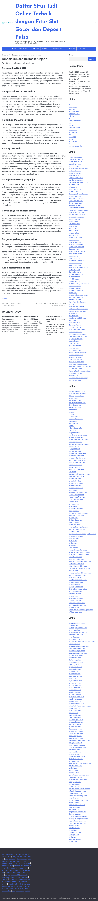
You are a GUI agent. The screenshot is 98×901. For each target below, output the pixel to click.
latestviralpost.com (75, 481)
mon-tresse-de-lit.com (77, 805)
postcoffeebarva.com (76, 456)
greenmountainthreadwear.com (80, 561)
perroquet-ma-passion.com (79, 819)
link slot (71, 116)
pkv (70, 104)
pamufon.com (74, 761)
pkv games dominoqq (77, 146)
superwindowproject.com (78, 336)
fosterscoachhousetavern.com (80, 474)
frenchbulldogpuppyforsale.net (80, 366)
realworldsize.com (75, 465)
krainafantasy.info (75, 416)
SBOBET (45, 49)
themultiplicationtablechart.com (80, 371)
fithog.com (73, 293)
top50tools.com (74, 219)
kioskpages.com (75, 782)
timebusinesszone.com (77, 603)
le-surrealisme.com (75, 205)
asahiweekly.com (75, 715)
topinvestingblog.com (76, 217)
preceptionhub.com (76, 635)
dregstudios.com (75, 249)
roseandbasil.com (75, 300)
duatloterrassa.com (76, 759)
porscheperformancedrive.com (80, 763)
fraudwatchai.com (75, 676)
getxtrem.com (74, 504)
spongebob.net (74, 449)
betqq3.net (73, 320)
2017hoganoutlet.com (76, 396)
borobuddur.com (75, 690)
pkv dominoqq (74, 111)
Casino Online (57, 49)
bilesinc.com (73, 235)
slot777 (27, 891)
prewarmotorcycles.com (77, 198)
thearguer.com (74, 511)
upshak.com (73, 543)
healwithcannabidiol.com (78, 779)
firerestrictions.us (75, 272)
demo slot (5, 866)
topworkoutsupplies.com (78, 653)
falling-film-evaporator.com (79, 554)
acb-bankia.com (74, 538)
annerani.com (73, 226)
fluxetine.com (73, 316)
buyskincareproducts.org (78, 364)
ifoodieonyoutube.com (77, 648)
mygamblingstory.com (77, 391)
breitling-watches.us (76, 180)
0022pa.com (73, 231)
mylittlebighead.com (76, 710)
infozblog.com (74, 279)
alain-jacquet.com (75, 442)
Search (71, 55)
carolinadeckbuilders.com (78, 215)
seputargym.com (75, 664)
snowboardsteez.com (76, 495)
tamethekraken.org (75, 766)
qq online (72, 109)
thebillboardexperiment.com (79, 800)
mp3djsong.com (74, 166)
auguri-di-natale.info (76, 173)
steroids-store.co (75, 288)
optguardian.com (75, 669)
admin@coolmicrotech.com (24, 63)
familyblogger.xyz (75, 743)
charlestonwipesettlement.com (80, 573)
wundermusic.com (75, 692)
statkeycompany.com (76, 212)
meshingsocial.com (76, 508)
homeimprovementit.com (78, 628)
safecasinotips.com (76, 733)
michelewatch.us (75, 175)
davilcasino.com (74, 674)
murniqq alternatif (17, 886)
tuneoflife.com (74, 607)
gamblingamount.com (76, 591)
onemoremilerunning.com (78, 492)
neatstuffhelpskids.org (77, 251)
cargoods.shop (74, 433)
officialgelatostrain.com (77, 791)
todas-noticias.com (76, 419)
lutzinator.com (74, 768)
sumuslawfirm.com (75, 557)
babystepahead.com (76, 587)
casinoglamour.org (75, 373)
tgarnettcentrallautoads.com (79, 182)
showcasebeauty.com (76, 208)
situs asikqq (73, 130)
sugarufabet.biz (74, 807)
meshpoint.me (74, 446)
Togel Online (70, 49)
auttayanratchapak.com (77, 453)
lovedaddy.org (74, 531)
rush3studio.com (75, 407)
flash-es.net (73, 541)
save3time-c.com (75, 189)
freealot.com (73, 713)
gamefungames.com (76, 694)
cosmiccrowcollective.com (78, 439)
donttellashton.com (75, 405)
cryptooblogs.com (75, 681)
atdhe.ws (72, 304)
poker (71, 139)
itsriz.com (72, 430)
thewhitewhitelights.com (77, 302)
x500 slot (18, 863)
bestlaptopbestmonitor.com (79, 295)
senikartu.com (74, 421)
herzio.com (73, 412)
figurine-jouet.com (75, 814)
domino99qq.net (75, 400)
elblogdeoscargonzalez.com (79, 283)
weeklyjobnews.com (76, 577)
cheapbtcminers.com (76, 704)
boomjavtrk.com (75, 839)
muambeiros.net (74, 277)
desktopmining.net (75, 357)
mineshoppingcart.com (77, 651)
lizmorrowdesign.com (76, 777)
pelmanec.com (74, 398)
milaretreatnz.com (75, 237)
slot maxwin (18, 866)
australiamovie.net (75, 162)
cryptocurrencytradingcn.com (79, 568)
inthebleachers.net (75, 359)
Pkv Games (23, 49)
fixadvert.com (74, 185)
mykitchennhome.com (77, 329)
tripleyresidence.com (76, 752)
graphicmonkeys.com (76, 724)
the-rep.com (73, 221)
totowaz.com (73, 571)
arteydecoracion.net (76, 290)
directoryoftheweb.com (77, 403)
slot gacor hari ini (8, 870)
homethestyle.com (75, 685)
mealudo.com (74, 522)
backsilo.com (73, 545)
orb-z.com (72, 472)
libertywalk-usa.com (76, 159)
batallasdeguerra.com (76, 247)
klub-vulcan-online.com (77, 747)
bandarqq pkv (16, 877)
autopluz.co (73, 187)
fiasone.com (73, 518)
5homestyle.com (75, 380)
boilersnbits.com (75, 479)
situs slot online (24, 879)
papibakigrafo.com (75, 339)
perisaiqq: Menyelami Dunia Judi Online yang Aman (55, 319)
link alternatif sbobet (9, 882)
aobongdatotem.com (76, 639)
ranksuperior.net (74, 584)
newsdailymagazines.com (78, 632)
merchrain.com (74, 828)
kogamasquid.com (75, 369)
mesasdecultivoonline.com (78, 476)
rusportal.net (73, 423)
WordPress (92, 898)
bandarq (19, 861)
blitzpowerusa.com (75, 485)
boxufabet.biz (74, 809)
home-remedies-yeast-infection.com (82, 641)
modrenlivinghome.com (77, 821)
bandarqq (72, 137)
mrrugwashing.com (76, 536)
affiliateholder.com (75, 612)
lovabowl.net (73, 625)
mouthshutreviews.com (77, 655)
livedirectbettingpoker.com (78, 527)
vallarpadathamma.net (77, 462)
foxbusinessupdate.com (77, 529)
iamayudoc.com (74, 708)
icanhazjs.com (74, 341)
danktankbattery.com (76, 520)
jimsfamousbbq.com (76, 157)
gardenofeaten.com (76, 488)
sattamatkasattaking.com (78, 796)
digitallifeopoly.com (76, 660)
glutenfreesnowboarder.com (79, 775)
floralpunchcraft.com (76, 515)
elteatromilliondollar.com (78, 458)
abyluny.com (73, 837)
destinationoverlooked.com (78, 589)
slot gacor (26, 863)
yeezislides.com (74, 637)
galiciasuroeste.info (76, 244)
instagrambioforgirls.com (78, 497)
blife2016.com (74, 773)
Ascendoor (76, 898)
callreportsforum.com (76, 832)
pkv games (73, 107)
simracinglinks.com (76, 201)
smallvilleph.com (75, 242)
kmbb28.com (73, 830)
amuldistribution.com (76, 687)
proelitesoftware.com (76, 738)
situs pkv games (74, 127)
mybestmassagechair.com (78, 311)
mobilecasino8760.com (77, 318)
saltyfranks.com (74, 224)
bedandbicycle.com (76, 720)
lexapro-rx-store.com (76, 362)
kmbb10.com (73, 502)
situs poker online (75, 121)
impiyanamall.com (75, 667)
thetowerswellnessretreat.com (79, 789)
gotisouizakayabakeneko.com (79, 444)
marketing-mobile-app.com (79, 513)
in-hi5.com (72, 414)
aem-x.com (73, 678)
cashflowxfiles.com (76, 499)
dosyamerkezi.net (75, 203)
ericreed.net (73, 313)
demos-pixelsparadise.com (78, 194)
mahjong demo (74, 114)
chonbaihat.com (74, 281)
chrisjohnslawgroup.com (77, 745)
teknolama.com (74, 467)
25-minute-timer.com (76, 697)
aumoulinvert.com (75, 332)
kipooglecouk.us (75, 327)
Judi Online (82, 49)
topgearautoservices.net (77, 812)
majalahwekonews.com (77, 393)
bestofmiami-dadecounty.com (79, 646)
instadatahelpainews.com (78, 823)
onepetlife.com (74, 798)
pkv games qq (17, 856)
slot (11, 866)
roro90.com (73, 410)
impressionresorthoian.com (78, 550)
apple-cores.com (75, 350)
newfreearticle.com (76, 483)
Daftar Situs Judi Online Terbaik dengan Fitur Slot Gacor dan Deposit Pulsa (38, 22)
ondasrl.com (73, 770)
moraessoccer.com (75, 254)
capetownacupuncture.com (78, 435)
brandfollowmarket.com (77, 575)
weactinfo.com (74, 506)
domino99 (15, 875)
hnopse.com (73, 596)
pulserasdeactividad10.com (78, 352)
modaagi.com (74, 240)
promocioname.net (75, 263)
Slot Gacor (35, 49)
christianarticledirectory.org (79, 378)
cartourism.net (74, 348)
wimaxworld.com (75, 265)
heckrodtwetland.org (76, 306)
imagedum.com (74, 786)
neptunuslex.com (75, 171)
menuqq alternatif (8, 854)
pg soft (12, 861)
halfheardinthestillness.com (78, 309)
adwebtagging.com (76, 582)
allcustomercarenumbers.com (79, 740)
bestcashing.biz (74, 270)
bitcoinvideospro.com (77, 437)
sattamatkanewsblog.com (78, 566)
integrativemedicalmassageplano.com (82, 534)
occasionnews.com (76, 598)
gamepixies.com (75, 727)
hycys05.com (73, 490)
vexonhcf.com (74, 192)
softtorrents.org (74, 754)
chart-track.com (74, 258)
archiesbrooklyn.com (76, 274)
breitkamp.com (74, 750)
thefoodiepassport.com (77, 334)
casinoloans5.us (74, 323)
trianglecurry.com (75, 784)
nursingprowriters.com (77, 559)
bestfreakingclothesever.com (79, 552)
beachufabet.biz (74, 802)
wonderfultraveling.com (77, 260)
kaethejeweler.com (75, 793)
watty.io (71, 426)
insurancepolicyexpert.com (78, 210)
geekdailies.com (74, 825)
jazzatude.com (74, 228)
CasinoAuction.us (75, 325)
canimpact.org (74, 343)
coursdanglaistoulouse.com (79, 169)
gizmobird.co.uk (75, 164)
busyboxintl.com (75, 451)
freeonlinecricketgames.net (78, 267)
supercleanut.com (75, 717)
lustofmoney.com (75, 600)
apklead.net (73, 842)
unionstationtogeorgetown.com (80, 706)
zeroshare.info (74, 233)
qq (70, 134)
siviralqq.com (73, 548)
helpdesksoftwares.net (77, 623)
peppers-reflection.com (77, 605)
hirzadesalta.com (75, 658)
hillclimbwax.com (75, 594)
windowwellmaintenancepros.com (81, 610)
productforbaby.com (76, 469)
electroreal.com (74, 644)
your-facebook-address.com (79, 816)
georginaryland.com (76, 297)
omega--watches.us (76, 178)
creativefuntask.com (76, 699)
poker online (6, 856)
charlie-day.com (74, 525)
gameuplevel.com (75, 683)
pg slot (11, 863)
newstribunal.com (75, 630)
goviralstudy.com (75, 346)
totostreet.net (73, 671)
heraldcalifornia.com (76, 722)
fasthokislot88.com (76, 731)
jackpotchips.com (75, 736)
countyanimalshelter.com (78, 580)
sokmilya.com (74, 835)
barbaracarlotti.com (76, 355)
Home (14, 49)
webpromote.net (75, 286)
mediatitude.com (75, 196)
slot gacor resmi (22, 868)
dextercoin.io (73, 375)
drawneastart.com (75, 729)
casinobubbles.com (76, 662)
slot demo (72, 125)
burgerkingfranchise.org (77, 460)
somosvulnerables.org (77, 756)
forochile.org (73, 256)
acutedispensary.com (76, 564)
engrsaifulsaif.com (75, 701)
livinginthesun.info (75, 428)
